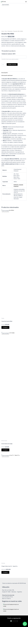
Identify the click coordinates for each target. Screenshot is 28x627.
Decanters (10, 31)
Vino (6, 31)
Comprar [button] (5, 327)
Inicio (2, 31)
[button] (25, 624)
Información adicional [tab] (6, 75)
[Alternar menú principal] (26, 1)
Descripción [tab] (4, 72)
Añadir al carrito (12, 64)
